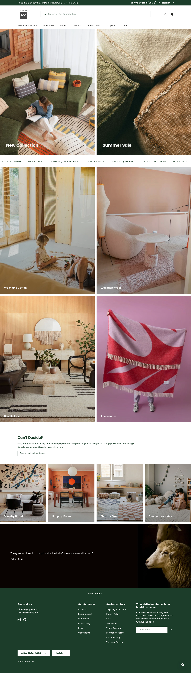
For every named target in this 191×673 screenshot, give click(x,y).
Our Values (83, 618)
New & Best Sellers (27, 25)
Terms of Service (115, 642)
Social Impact (85, 614)
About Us (82, 609)
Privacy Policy (113, 637)
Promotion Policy (115, 632)
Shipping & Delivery (116, 609)
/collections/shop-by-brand (14, 465)
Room (63, 25)
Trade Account (114, 628)
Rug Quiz (73, 2)
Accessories (94, 25)
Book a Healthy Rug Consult (33, 453)
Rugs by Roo (29, 661)
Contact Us (84, 632)
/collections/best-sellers (13, 297)
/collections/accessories (157, 465)
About (124, 25)
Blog (80, 628)
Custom (77, 25)
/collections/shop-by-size (110, 465)
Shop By (111, 25)
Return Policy (113, 614)
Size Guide (111, 623)
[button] (172, 14)
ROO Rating (84, 623)
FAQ (108, 618)
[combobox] (95, 14)
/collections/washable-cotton (15, 168)
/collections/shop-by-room (62, 465)
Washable (48, 25)
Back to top (94, 593)
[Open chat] (183, 665)
